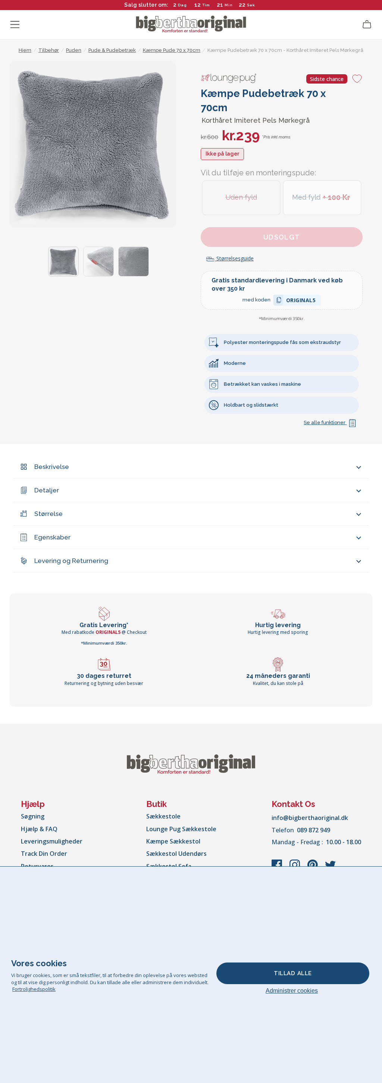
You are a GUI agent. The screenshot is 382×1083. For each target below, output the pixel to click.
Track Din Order (44, 853)
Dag (182, 5)
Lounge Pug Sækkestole (181, 829)
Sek (251, 5)
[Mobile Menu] (15, 25)
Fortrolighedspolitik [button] (34, 989)
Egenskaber (52, 537)
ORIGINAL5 (301, 301)
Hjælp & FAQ (39, 829)
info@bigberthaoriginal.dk (310, 818)
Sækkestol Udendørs (176, 853)
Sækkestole (163, 816)
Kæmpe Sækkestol (173, 841)
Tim (206, 5)
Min (229, 5)
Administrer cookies (292, 990)
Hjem (25, 50)
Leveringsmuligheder (51, 841)
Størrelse (48, 513)
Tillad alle (293, 973)
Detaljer (46, 490)
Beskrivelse (51, 466)
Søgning (32, 816)
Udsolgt (281, 237)
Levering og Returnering (71, 560)
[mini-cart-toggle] (367, 25)
